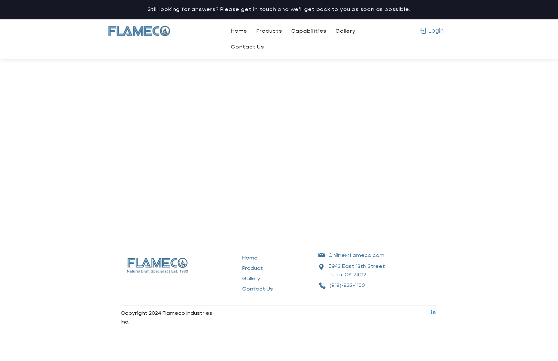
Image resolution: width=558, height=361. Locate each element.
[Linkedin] (433, 312)
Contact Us (257, 288)
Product (252, 268)
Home (250, 257)
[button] (269, 30)
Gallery (251, 278)
